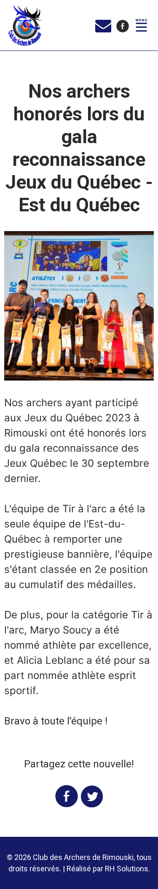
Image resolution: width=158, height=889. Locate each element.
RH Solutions (126, 868)
